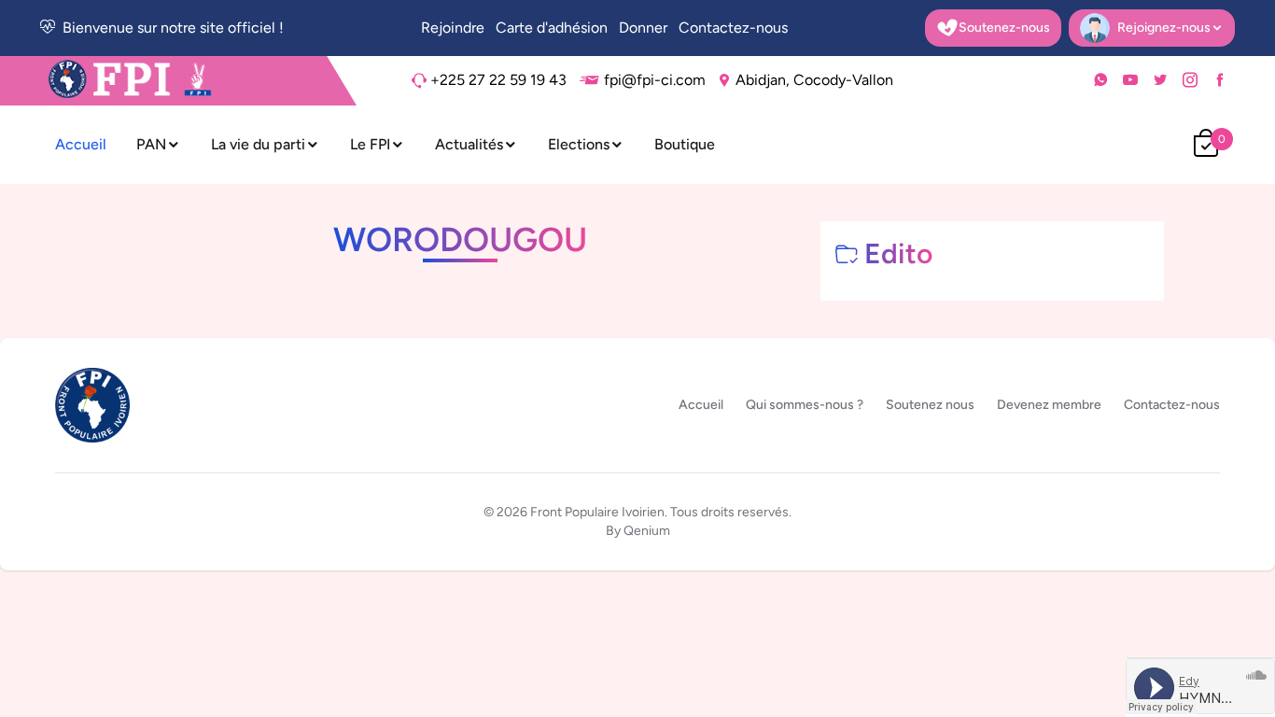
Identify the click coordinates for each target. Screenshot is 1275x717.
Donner (643, 27)
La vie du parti (258, 144)
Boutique (684, 144)
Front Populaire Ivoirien (597, 512)
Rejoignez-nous (1145, 32)
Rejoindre (452, 27)
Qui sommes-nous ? (804, 405)
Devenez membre (1049, 405)
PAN (151, 144)
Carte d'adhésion (552, 27)
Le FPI (370, 144)
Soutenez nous (930, 405)
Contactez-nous (733, 27)
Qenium (646, 531)
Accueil (80, 144)
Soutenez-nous (1004, 27)
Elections (578, 144)
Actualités (469, 144)
